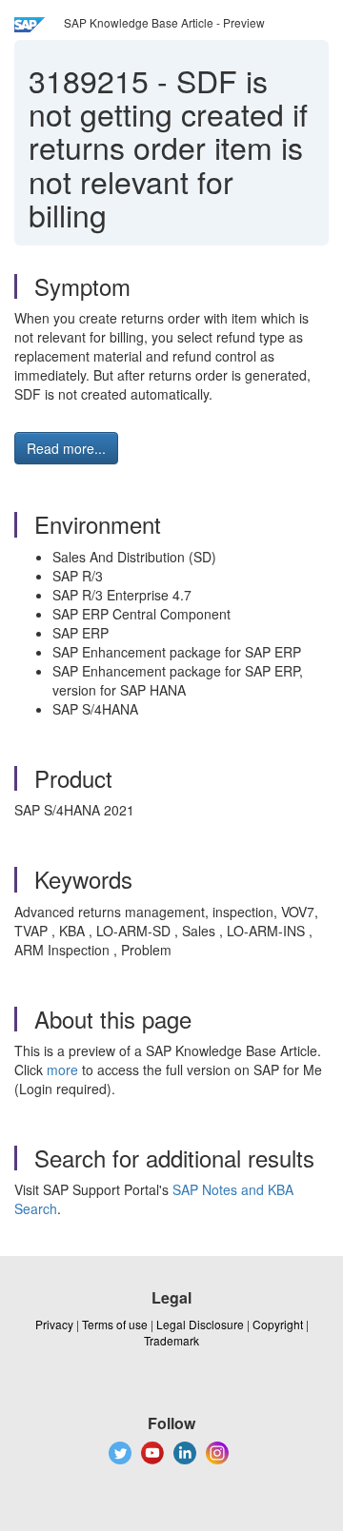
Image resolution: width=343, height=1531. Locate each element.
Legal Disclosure (200, 1324)
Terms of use (115, 1324)
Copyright (277, 1324)
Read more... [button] (66, 448)
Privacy (54, 1324)
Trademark (171, 1340)
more (62, 1069)
